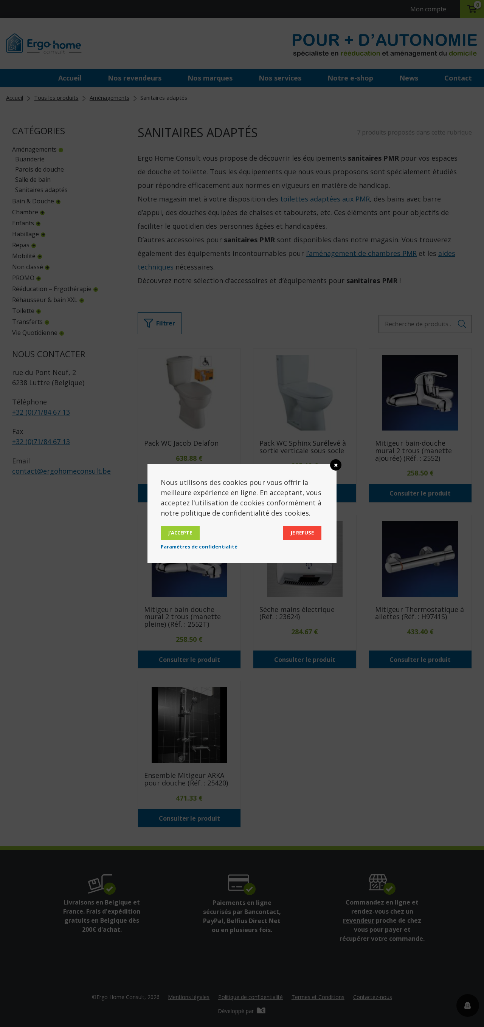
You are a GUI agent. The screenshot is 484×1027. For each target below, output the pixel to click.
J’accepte (180, 532)
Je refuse (302, 532)
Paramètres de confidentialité (199, 546)
